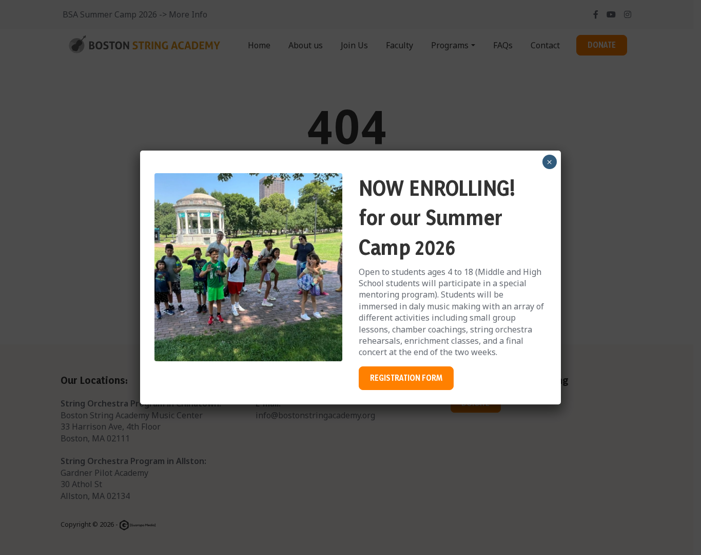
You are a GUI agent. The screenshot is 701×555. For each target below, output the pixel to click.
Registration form (406, 378)
